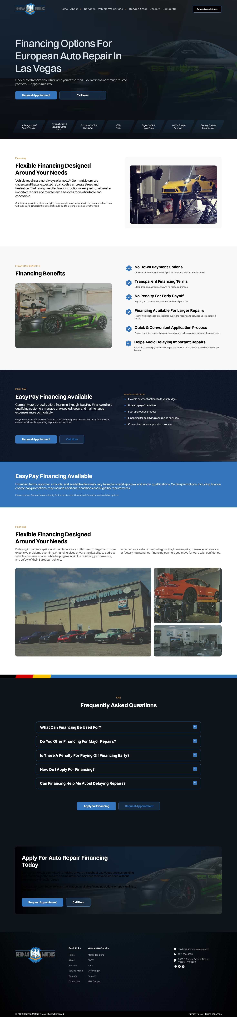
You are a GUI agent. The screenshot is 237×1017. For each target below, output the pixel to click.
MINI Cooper (94, 981)
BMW (91, 960)
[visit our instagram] (176, 966)
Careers (155, 8)
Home (64, 8)
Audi (90, 965)
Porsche (92, 976)
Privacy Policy (196, 1014)
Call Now (83, 95)
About (72, 960)
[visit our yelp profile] (183, 966)
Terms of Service (213, 1014)
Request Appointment (207, 9)
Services (89, 8)
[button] (76, 9)
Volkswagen (94, 970)
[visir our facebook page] (179, 966)
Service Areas (138, 8)
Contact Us (170, 8)
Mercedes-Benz (96, 954)
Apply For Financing (96, 806)
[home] (30, 9)
